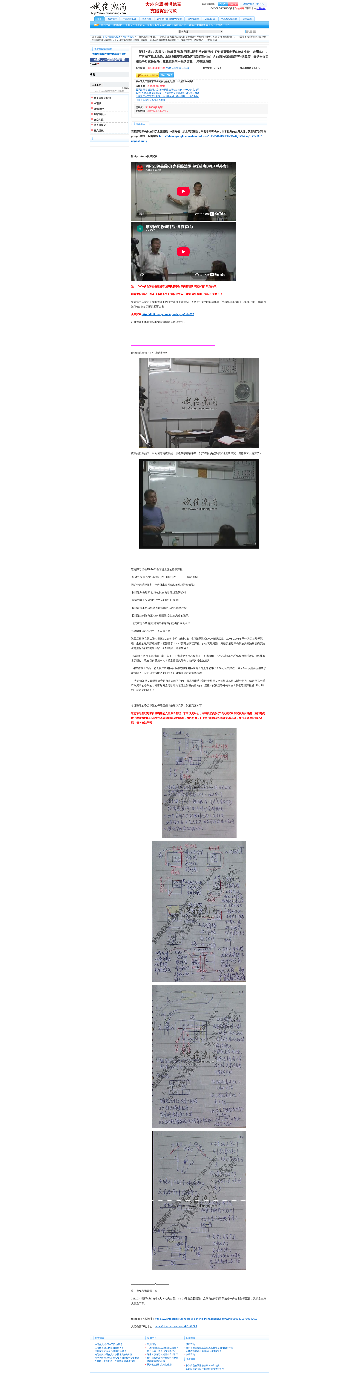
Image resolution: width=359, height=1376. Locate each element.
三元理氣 (99, 130)
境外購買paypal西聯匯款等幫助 (110, 1351)
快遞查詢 (190, 1354)
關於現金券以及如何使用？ (160, 1364)
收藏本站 (261, 8)
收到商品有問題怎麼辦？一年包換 (203, 1365)
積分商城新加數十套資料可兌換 (162, 1358)
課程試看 (247, 19)
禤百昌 (209, 25)
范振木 (162, 25)
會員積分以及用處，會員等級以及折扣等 (115, 1361)
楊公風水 (154, 25)
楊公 (193, 25)
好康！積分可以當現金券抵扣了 (162, 1354)
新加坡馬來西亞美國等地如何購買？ (204, 1351)
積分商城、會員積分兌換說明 (161, 1351)
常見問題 (151, 1344)
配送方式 (190, 1338)
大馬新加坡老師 (229, 19)
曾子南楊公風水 (102, 98)
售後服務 (190, 1359)
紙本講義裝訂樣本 (156, 1361)
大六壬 (170, 25)
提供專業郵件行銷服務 (114, 91)
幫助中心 (151, 1338)
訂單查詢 (190, 1344)
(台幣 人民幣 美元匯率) (177, 68)
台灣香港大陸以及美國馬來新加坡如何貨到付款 (209, 1347)
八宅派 (97, 103)
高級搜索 (260, 31)
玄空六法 (217, 25)
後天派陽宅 (100, 125)
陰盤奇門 (117, 25)
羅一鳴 (146, 25)
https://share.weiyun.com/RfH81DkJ (176, 1326)
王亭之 (226, 25)
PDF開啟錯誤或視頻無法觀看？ (162, 1347)
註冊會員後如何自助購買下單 (109, 1347)
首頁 (99, 19)
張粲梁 (138, 25)
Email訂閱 (210, 19)
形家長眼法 (128, 36)
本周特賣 (146, 19)
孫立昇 (131, 25)
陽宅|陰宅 (99, 108)
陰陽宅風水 (114, 36)
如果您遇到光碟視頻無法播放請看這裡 (205, 1369)
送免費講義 (193, 19)
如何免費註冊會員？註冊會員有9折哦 (113, 1354)
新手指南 (99, 1338)
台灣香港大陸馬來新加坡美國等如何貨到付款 (117, 1358)
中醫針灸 (201, 25)
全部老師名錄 (129, 19)
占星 (183, 25)
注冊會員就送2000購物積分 (108, 1344)
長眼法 (177, 25)
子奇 (125, 25)
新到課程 (112, 19)
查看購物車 (248, 3)
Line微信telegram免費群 (169, 19)
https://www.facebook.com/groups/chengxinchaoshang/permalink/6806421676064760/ (206, 1318)
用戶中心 (260, 3)
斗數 (188, 25)
